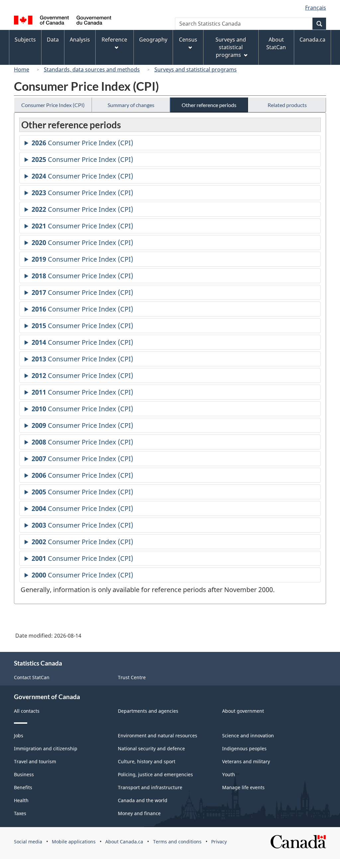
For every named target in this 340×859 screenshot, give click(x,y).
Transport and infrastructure (150, 787)
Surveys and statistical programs (195, 69)
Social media (28, 841)
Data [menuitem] (53, 39)
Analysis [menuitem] (80, 39)
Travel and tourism (35, 761)
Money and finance (139, 813)
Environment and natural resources (157, 735)
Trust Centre (132, 677)
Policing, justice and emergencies (155, 774)
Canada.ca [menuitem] (312, 39)
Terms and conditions (177, 841)
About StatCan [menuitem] (276, 43)
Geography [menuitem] (153, 39)
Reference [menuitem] (114, 39)
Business (24, 774)
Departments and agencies (148, 711)
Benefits (23, 787)
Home (21, 69)
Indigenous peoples (244, 748)
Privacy (219, 841)
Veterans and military (246, 761)
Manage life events (243, 787)
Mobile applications (74, 841)
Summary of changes (131, 105)
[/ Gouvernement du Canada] (62, 21)
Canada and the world (142, 800)
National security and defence (151, 748)
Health (21, 800)
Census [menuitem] (188, 39)
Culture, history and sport (146, 761)
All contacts (27, 711)
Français (315, 7)
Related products (287, 105)
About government (243, 711)
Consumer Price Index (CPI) (53, 105)
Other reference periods (209, 105)
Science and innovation (248, 735)
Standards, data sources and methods (92, 69)
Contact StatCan (31, 677)
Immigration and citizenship (45, 748)
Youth (228, 774)
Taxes (20, 813)
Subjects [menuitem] (25, 39)
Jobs (18, 735)
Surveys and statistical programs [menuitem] (230, 47)
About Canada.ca (124, 841)
